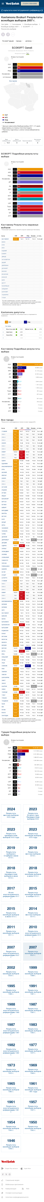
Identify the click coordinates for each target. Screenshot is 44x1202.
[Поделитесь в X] (3, 34)
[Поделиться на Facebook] (8, 34)
